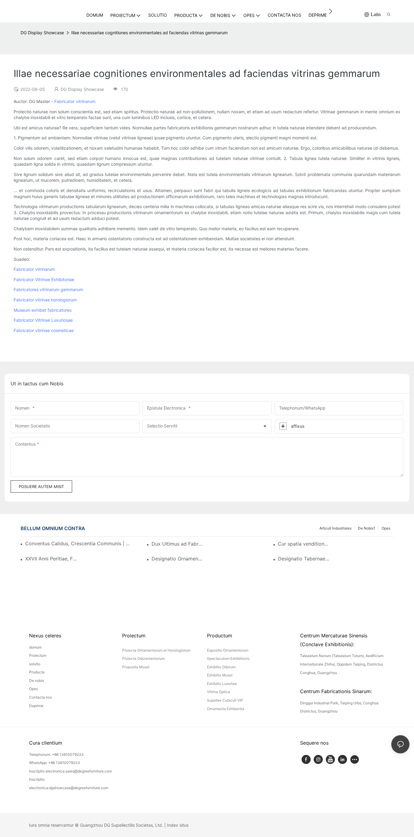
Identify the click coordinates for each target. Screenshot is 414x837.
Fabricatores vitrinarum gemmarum (48, 289)
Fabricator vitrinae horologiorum (45, 299)
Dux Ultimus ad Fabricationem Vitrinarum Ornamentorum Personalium (178, 544)
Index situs (178, 825)
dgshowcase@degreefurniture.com (78, 788)
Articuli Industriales (335, 528)
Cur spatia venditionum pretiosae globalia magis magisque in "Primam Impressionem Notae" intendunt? (304, 544)
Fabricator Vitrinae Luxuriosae (43, 320)
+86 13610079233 (68, 754)
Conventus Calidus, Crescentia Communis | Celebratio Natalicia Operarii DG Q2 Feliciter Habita (78, 543)
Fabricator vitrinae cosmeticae (44, 330)
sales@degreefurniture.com (88, 771)
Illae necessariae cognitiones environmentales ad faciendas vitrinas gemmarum (149, 32)
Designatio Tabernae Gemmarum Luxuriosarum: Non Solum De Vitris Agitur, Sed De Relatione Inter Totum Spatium (304, 559)
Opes (386, 528)
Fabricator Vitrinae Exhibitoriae (44, 279)
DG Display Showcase (42, 32)
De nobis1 (366, 528)
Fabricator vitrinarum (74, 101)
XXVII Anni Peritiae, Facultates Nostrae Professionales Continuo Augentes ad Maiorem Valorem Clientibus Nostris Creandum (51, 559)
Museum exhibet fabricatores (43, 310)
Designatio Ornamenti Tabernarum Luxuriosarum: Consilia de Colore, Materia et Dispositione (178, 559)
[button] (330, 11)
